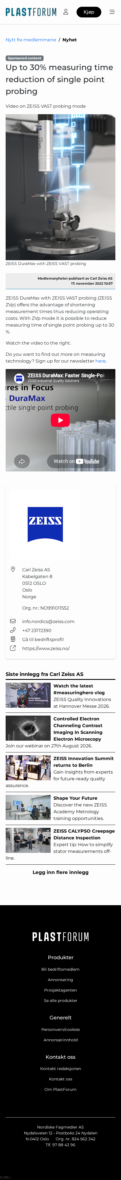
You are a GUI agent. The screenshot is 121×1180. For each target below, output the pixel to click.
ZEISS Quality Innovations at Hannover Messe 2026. (82, 696)
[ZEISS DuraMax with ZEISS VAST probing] (60, 187)
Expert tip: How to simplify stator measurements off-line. (60, 844)
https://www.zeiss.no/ (46, 648)
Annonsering (60, 979)
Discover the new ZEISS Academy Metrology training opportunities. (80, 808)
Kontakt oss (60, 1079)
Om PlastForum (60, 1089)
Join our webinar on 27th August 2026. (54, 732)
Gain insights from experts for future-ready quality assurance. (60, 772)
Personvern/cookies (60, 1029)
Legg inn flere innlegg (61, 872)
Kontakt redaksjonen (60, 1068)
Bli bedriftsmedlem (60, 969)
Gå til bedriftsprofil (43, 639)
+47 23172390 (36, 630)
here (100, 361)
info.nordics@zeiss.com (48, 621)
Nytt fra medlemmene (31, 39)
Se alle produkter (60, 1000)
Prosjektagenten (60, 990)
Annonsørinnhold (61, 1039)
